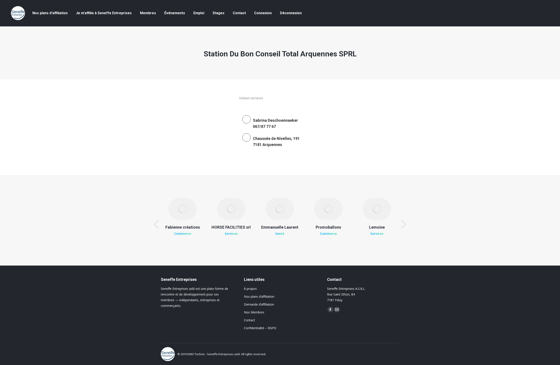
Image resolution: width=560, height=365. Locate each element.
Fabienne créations (182, 227)
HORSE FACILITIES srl (231, 227)
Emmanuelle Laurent (279, 227)
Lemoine (377, 227)
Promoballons (328, 227)
